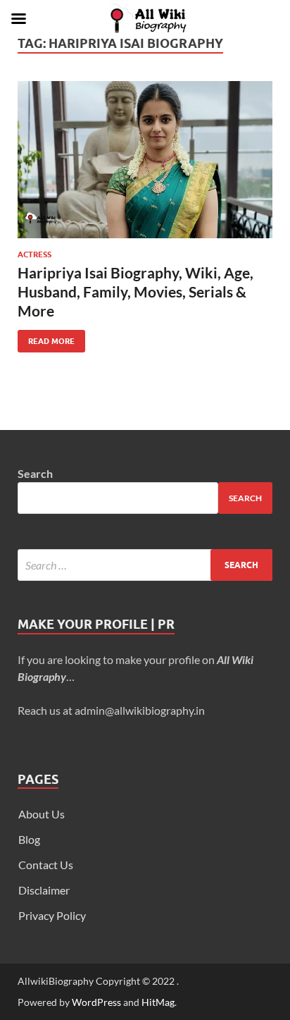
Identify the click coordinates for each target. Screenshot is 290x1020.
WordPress (96, 1002)
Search (35, 473)
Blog (29, 839)
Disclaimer (44, 890)
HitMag (158, 1002)
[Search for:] (145, 565)
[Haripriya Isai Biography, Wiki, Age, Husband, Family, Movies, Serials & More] (145, 159)
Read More (46, 338)
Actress (34, 254)
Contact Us (45, 864)
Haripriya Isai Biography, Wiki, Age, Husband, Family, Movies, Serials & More (135, 292)
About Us (41, 814)
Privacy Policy (52, 915)
